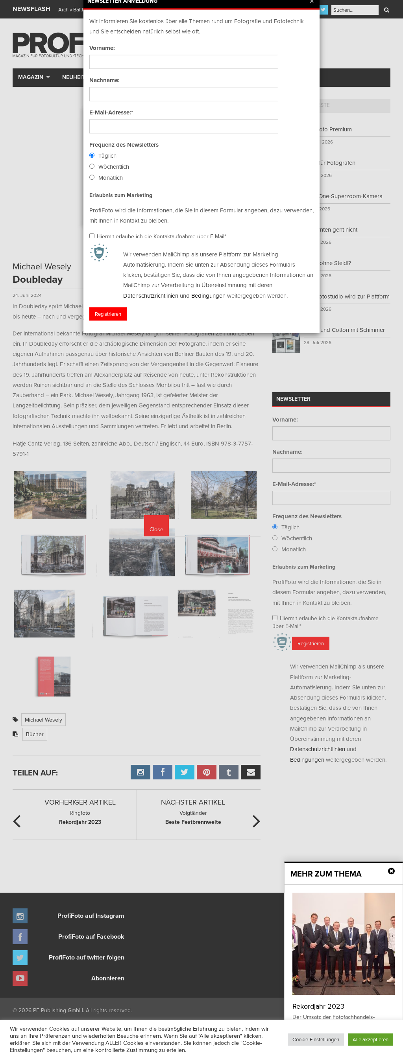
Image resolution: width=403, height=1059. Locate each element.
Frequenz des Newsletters (124, 144)
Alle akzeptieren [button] (370, 1039)
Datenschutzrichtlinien (150, 295)
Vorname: (102, 48)
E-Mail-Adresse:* (111, 112)
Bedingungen (208, 295)
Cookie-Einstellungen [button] (315, 1039)
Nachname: (104, 80)
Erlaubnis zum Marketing (120, 195)
